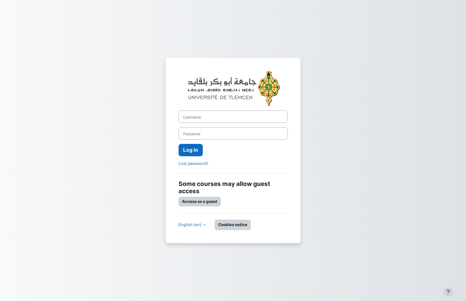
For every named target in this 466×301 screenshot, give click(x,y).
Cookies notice (232, 224)
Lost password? (193, 163)
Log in (190, 150)
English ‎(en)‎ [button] (190, 224)
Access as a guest (199, 201)
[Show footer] (448, 292)
